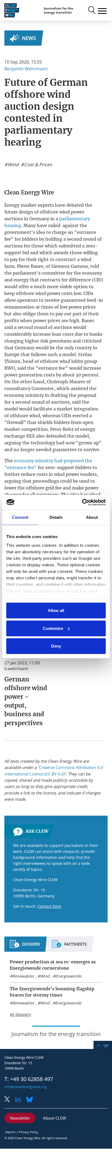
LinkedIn (20, 1100)
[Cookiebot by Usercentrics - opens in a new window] (82, 502)
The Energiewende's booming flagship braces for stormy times (52, 992)
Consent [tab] (20, 517)
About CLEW (54, 1118)
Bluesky (31, 1100)
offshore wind (55, 212)
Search (91, 10)
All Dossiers (20, 1014)
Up (106, 1045)
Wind (44, 976)
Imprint (10, 1132)
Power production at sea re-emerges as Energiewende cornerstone (53, 965)
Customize (53, 628)
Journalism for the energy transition (58, 10)
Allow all (56, 610)
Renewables (23, 976)
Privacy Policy (28, 1132)
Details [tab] (56, 517)
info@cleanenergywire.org (25, 1086)
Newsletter (20, 1118)
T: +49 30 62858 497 (28, 1079)
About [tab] (92, 517)
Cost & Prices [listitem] (37, 165)
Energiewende (68, 976)
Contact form (49, 906)
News (29, 38)
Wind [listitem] (12, 165)
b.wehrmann (16, 668)
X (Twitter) (9, 1100)
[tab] (24, 946)
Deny (56, 646)
